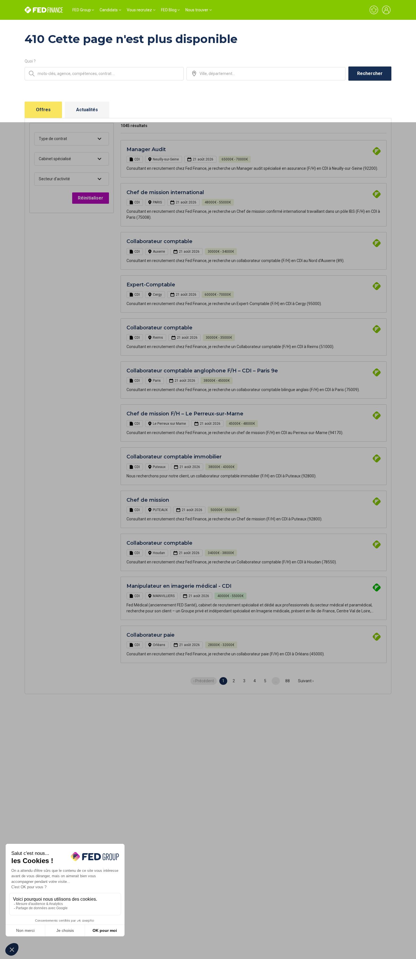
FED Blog (169, 10)
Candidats (109, 10)
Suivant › (306, 681)
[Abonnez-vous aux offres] (374, 10)
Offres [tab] (43, 109)
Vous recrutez (139, 10)
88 (287, 681)
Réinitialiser (90, 198)
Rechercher (370, 73)
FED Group (81, 10)
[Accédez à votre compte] (386, 10)
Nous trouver (196, 10)
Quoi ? (30, 61)
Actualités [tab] (87, 109)
